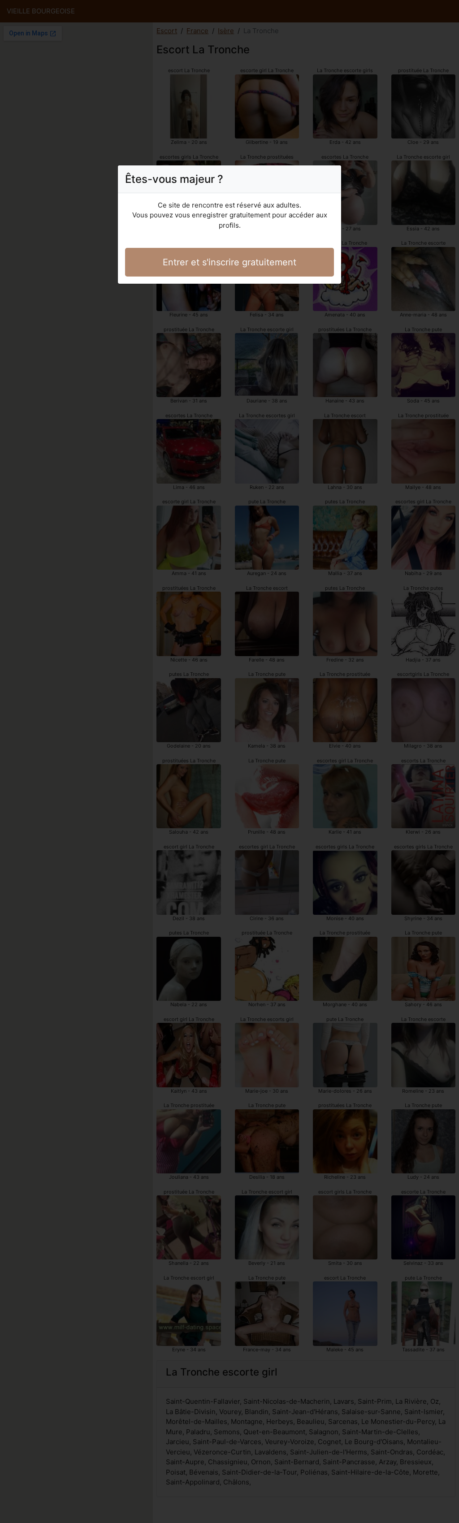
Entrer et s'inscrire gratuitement (229, 262)
